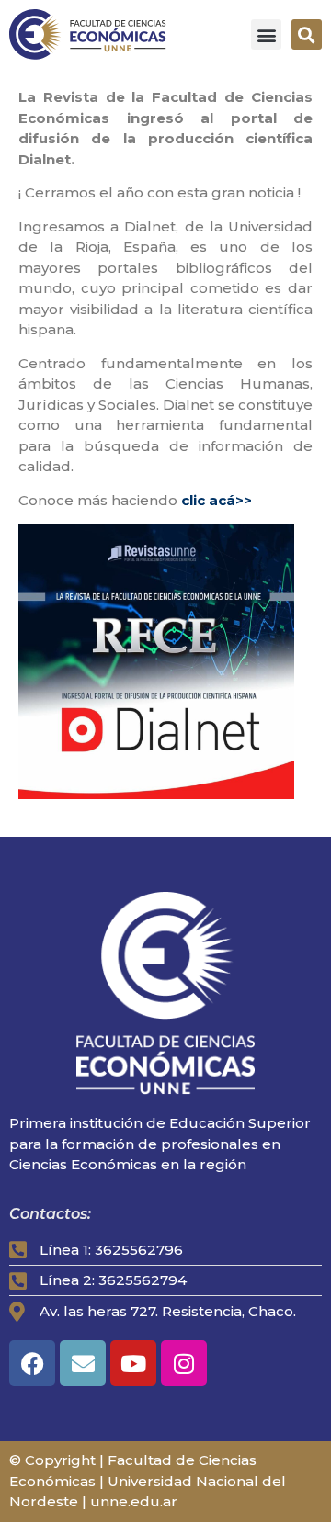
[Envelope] (83, 1363)
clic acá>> (218, 500)
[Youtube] (133, 1363)
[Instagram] (184, 1363)
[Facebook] (32, 1363)
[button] (266, 34)
